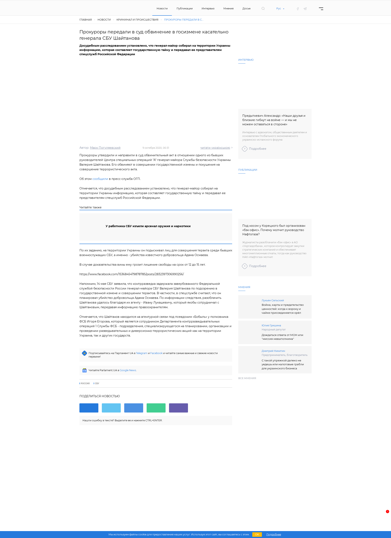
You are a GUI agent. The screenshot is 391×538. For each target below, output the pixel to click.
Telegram (141, 353)
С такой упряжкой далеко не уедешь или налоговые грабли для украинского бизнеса (283, 364)
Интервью (208, 8)
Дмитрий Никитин (273, 350)
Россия (85, 383)
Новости (162, 8)
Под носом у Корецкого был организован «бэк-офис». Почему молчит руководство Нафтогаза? (273, 230)
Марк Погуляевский (105, 148)
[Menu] (321, 8)
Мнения (228, 8)
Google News (128, 370)
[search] (263, 8)
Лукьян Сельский (273, 300)
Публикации (185, 8)
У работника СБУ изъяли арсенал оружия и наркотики (148, 226)
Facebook (156, 353)
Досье (246, 8)
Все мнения (247, 378)
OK (257, 534)
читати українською (215, 148)
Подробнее (257, 149)
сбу (97, 383)
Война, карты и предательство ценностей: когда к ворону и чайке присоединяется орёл (283, 308)
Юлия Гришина (271, 325)
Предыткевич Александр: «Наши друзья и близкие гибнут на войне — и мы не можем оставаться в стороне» (273, 120)
